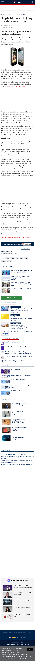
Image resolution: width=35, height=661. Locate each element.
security (9, 261)
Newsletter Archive (16, 634)
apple (7, 258)
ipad (21, 258)
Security (22, 14)
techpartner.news (10, 644)
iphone (26, 258)
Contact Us (5, 632)
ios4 (17, 258)
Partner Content (9, 303)
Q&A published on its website (15, 86)
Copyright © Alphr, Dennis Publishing (9, 253)
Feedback (30, 632)
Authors (25, 632)
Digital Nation (20, 644)
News (8, 14)
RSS (27, 634)
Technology (15, 14)
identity (12, 258)
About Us (11, 632)
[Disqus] (17, 489)
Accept (30, 649)
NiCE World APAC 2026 (18, 379)
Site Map (24, 634)
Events (5, 365)
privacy (3, 261)
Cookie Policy (10, 658)
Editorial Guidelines (18, 632)
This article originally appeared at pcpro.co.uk (16, 238)
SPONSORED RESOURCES (10, 338)
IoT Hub (27, 644)
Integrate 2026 (15, 369)
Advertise (9, 634)
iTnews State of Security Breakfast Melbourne (21, 386)
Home (3, 14)
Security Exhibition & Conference (21, 375)
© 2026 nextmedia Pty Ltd (20, 637)
